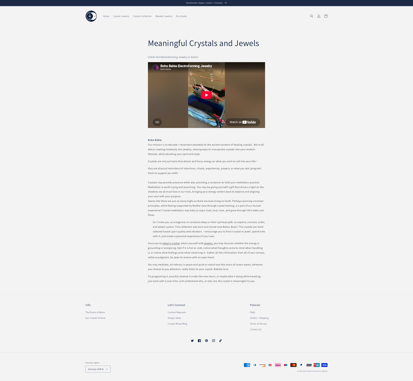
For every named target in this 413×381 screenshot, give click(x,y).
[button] (311, 16)
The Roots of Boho (95, 312)
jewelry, (208, 243)
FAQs (252, 312)
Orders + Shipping (259, 317)
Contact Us (256, 329)
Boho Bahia (307, 371)
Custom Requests (177, 312)
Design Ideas (174, 317)
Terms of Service (258, 323)
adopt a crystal (171, 243)
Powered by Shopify (319, 371)
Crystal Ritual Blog (177, 323)
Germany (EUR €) (96, 369)
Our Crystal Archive (95, 317)
